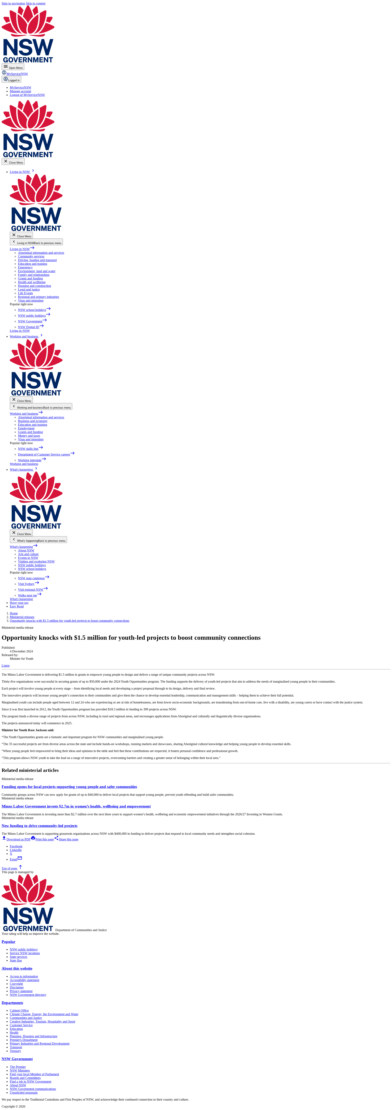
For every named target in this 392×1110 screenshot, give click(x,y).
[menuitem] (20, 87)
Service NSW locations (25, 953)
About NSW (26, 550)
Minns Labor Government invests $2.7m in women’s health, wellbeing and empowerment (76, 806)
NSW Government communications (33, 1089)
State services (18, 956)
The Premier (18, 1067)
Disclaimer (17, 987)
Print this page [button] (42, 839)
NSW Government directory (28, 994)
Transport (16, 1047)
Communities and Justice (26, 1018)
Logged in (14, 80)
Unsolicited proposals (24, 1092)
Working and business (26, 413)
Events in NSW (28, 557)
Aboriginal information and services (41, 252)
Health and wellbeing (32, 282)
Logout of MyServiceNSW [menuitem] (27, 95)
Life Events (25, 293)
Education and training (32, 263)
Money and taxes (29, 435)
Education (16, 1029)
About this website (17, 968)
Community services (31, 256)
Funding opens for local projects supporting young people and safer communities (69, 787)
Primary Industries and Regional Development (39, 1043)
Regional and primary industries (38, 297)
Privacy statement (21, 991)
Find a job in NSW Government (30, 1081)
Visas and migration (30, 300)
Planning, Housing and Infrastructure (33, 1036)
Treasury (15, 1051)
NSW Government (17, 1059)
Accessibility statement (24, 980)
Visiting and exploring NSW (36, 561)
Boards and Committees (25, 1078)
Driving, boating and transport (37, 260)
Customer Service (21, 1025)
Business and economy (33, 421)
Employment (26, 428)
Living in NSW (22, 249)
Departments (12, 1003)
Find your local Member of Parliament (34, 1074)
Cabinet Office (19, 1010)
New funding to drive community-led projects (39, 826)
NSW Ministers (20, 1070)
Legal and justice (29, 289)
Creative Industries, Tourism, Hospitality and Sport (42, 1021)
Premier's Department (24, 1040)
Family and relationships (33, 274)
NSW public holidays (32, 565)
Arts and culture (28, 554)
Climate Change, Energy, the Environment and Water (44, 1014)
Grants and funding (30, 278)
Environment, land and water (36, 271)
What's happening (24, 546)
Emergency (25, 267)
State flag (16, 960)
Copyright (16, 983)
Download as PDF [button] (16, 839)
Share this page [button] (66, 839)
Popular (8, 941)
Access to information (24, 976)
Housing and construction (34, 286)
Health (14, 1032)
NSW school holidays (32, 569)
